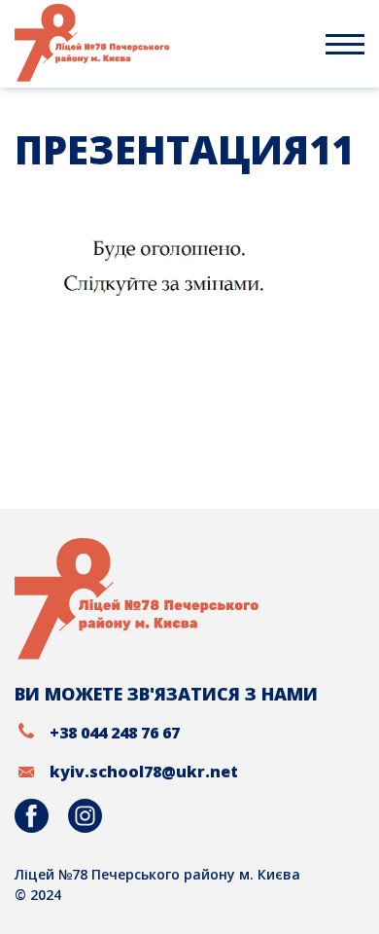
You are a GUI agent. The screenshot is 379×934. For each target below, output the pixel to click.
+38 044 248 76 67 (115, 732)
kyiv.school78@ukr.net (144, 771)
